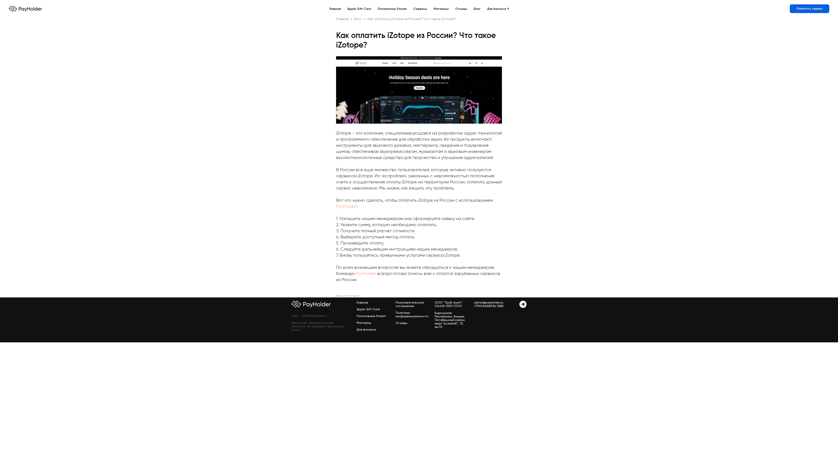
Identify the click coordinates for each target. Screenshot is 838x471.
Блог (477, 9)
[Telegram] (523, 307)
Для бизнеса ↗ (498, 9)
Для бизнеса (366, 329)
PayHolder (346, 206)
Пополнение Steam (392, 9)
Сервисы (420, 9)
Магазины (441, 9)
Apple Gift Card (359, 9)
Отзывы (461, 9)
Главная (335, 9)
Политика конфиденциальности (412, 314)
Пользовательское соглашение (410, 304)
